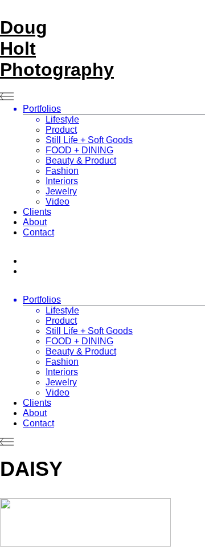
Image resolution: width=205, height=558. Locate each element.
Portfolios (42, 108)
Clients (37, 212)
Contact (38, 232)
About (35, 222)
